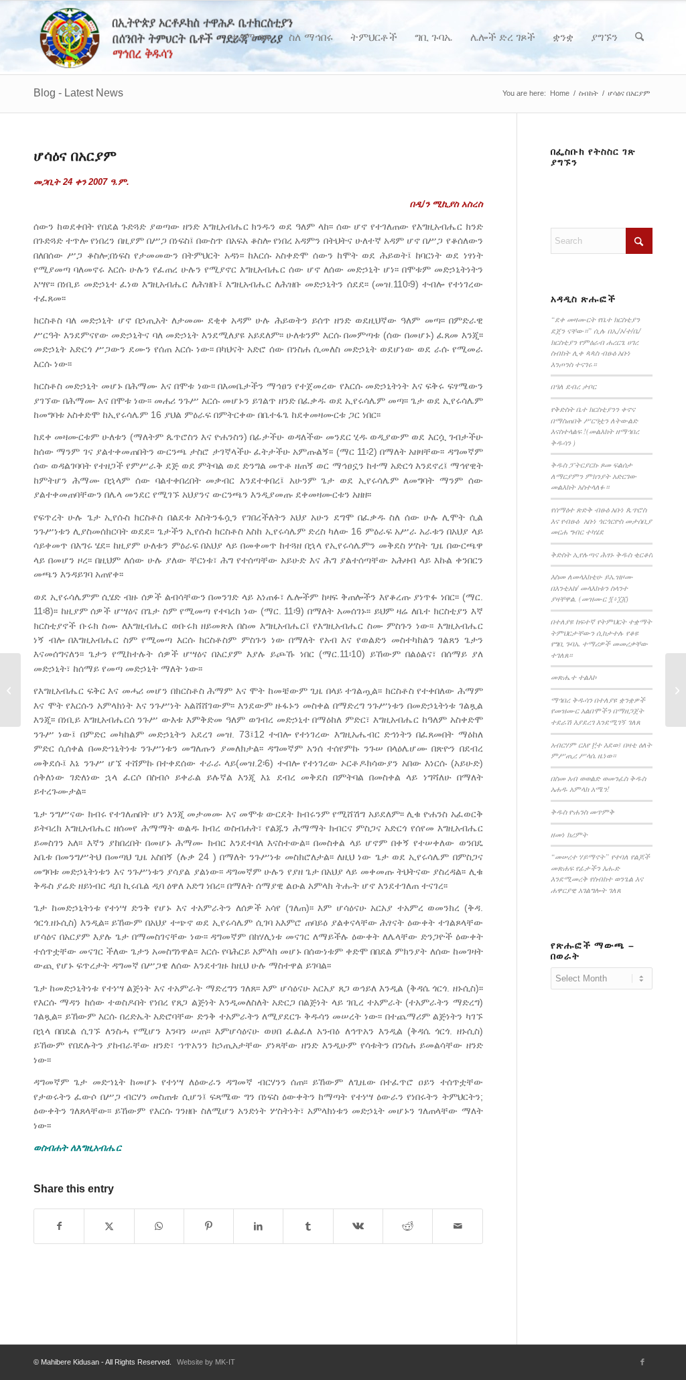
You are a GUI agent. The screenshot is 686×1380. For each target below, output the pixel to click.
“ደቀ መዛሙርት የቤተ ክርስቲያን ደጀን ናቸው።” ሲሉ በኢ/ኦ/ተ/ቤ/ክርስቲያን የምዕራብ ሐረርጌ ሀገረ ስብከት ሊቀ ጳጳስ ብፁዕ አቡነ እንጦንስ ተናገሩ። (595, 341)
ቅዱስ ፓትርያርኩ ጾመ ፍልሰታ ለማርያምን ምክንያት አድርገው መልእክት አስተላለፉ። (593, 476)
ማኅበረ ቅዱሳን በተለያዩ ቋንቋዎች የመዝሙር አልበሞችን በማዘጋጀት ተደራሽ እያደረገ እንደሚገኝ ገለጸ (598, 711)
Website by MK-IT (206, 1362)
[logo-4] (185, 37)
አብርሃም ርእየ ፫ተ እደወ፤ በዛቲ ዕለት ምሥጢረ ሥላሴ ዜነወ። (601, 750)
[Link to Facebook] (642, 1362)
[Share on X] (108, 1226)
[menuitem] (251, 37)
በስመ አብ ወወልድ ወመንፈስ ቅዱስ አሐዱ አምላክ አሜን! (598, 784)
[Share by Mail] (457, 1226)
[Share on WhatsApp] (159, 1226)
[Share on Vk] (358, 1226)
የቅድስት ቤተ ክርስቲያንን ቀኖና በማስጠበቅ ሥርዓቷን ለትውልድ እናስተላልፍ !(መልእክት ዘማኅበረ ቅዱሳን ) (595, 425)
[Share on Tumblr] (307, 1226)
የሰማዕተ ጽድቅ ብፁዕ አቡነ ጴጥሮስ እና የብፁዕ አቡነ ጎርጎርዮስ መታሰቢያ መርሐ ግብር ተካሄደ (601, 520)
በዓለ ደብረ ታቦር (573, 386)
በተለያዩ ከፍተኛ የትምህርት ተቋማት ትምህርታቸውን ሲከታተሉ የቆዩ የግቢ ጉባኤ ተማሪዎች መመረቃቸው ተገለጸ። (601, 638)
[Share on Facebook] (59, 1226)
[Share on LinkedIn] (258, 1226)
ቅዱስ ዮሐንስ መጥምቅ (582, 812)
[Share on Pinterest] (208, 1226)
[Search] (639, 37)
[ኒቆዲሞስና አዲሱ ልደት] (10, 690)
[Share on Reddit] (407, 1226)
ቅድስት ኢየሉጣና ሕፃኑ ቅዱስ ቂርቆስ (602, 554)
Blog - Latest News (78, 92)
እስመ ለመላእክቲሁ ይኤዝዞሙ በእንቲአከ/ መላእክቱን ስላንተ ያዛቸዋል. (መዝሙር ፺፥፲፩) (592, 587)
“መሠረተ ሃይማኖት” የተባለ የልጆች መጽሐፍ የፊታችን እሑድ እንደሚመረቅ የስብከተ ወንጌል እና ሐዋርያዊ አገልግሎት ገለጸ (600, 873)
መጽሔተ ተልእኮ (573, 677)
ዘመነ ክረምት (569, 834)
